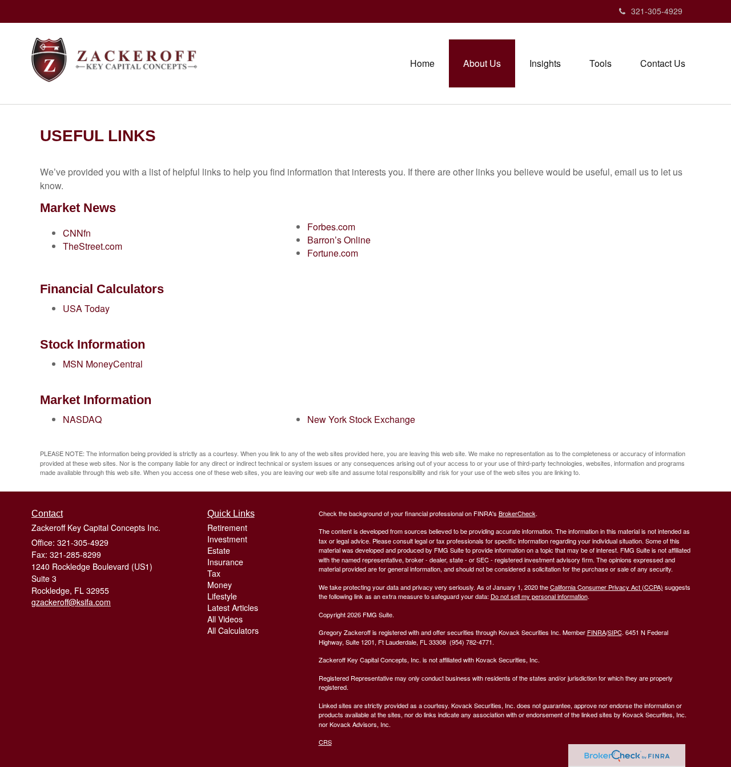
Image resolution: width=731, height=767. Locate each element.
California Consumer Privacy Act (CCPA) (606, 587)
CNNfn (77, 232)
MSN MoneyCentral (103, 363)
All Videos (225, 619)
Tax (213, 573)
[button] (482, 63)
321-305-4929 (656, 11)
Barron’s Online (339, 239)
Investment (227, 539)
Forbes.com (331, 226)
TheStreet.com (92, 246)
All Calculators (233, 630)
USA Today (86, 308)
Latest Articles (232, 607)
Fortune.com (332, 252)
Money (219, 584)
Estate (218, 550)
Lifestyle (222, 596)
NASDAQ (82, 419)
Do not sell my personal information (539, 596)
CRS (325, 741)
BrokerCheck (517, 513)
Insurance (225, 562)
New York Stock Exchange (361, 419)
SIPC (615, 632)
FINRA (596, 632)
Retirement (227, 527)
